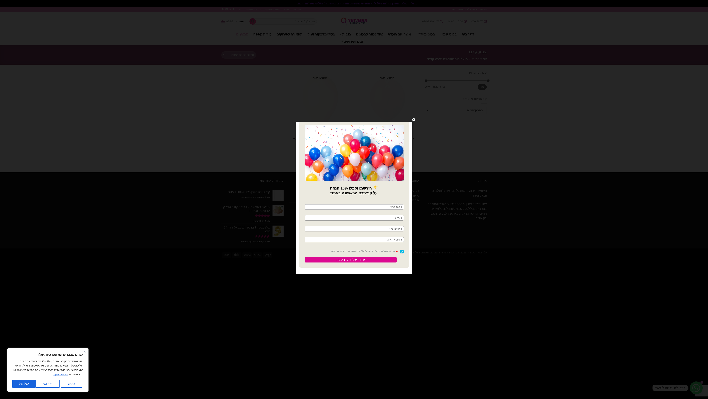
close (414, 119)
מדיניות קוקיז (60, 374)
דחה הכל (48, 383)
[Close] (84, 351)
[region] (47, 370)
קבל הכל (24, 383)
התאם (71, 383)
